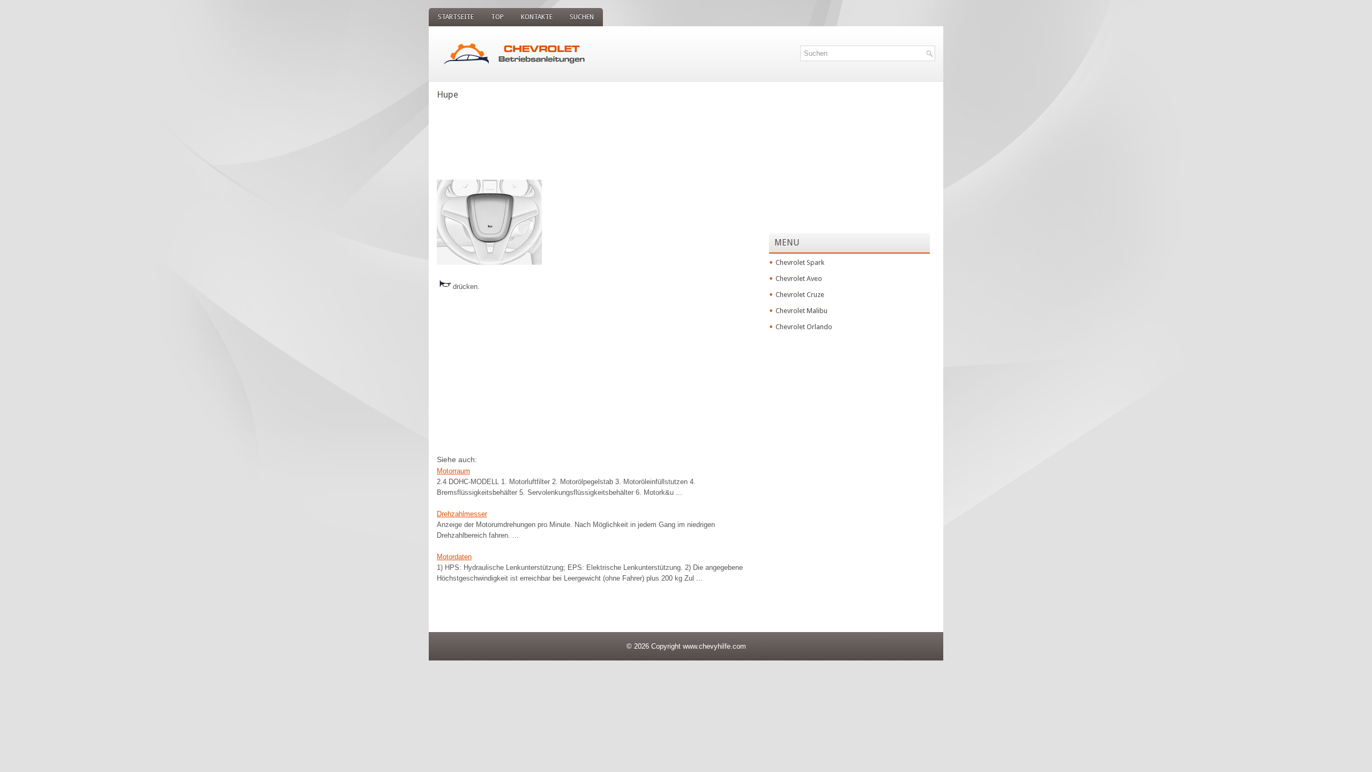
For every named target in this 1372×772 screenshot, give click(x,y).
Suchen (582, 17)
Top (497, 17)
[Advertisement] (597, 137)
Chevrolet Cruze (800, 295)
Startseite (456, 17)
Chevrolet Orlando (804, 327)
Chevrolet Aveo (799, 278)
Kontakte (537, 17)
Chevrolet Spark (800, 262)
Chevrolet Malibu (801, 311)
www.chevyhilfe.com (714, 646)
